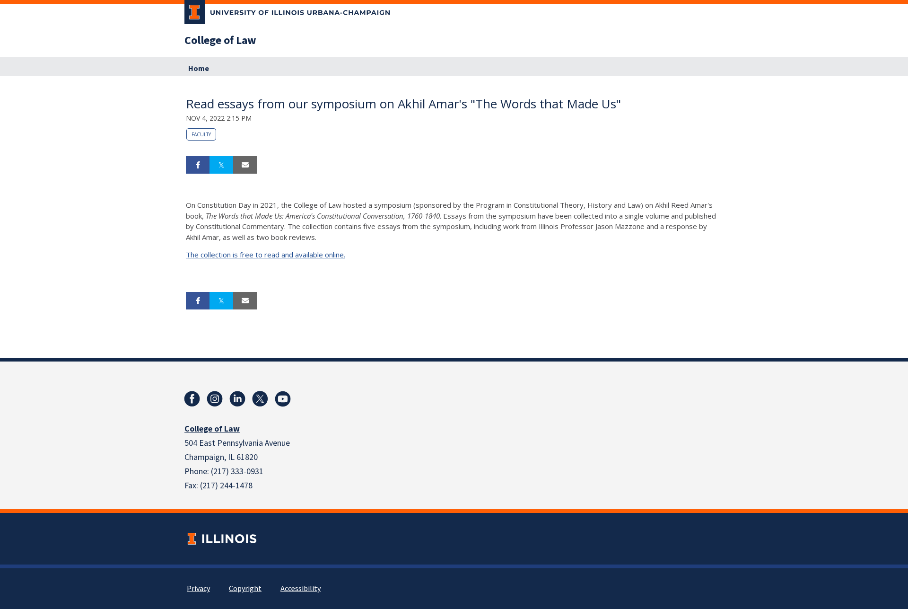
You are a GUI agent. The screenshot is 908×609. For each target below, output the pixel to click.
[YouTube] (282, 398)
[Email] (245, 165)
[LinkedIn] (237, 398)
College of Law (220, 41)
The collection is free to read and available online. (265, 254)
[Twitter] (260, 398)
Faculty (201, 134)
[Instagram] (214, 398)
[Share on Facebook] (198, 165)
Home (198, 68)
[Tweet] (221, 165)
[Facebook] (192, 398)
